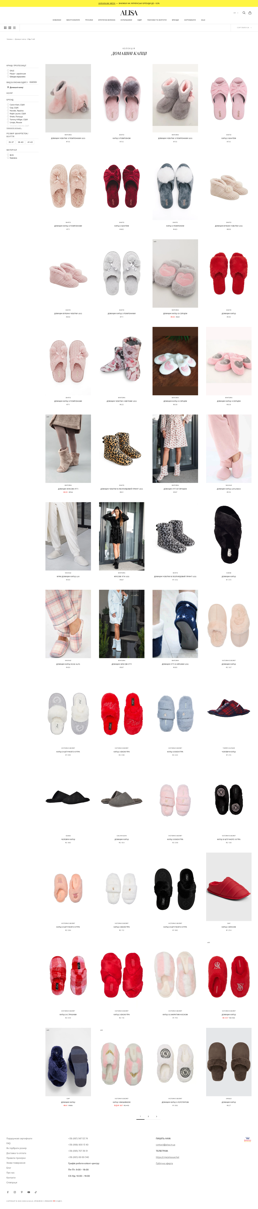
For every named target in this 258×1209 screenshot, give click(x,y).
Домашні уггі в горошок (175, 489)
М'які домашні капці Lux (68, 577)
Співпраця (11, 1182)
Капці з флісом (229, 927)
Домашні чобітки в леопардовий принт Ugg (122, 489)
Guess (228, 573)
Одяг (139, 20)
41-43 (30, 142)
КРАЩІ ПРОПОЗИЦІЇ (16, 66)
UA (235, 13)
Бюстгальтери (73, 20)
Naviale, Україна (16, 111)
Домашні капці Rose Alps (68, 664)
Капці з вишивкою (122, 1102)
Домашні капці (20, 39)
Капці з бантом (229, 138)
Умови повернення (15, 1163)
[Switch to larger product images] (5, 27)
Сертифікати (190, 20)
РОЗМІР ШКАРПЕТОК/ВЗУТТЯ (17, 135)
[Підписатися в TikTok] (35, 1192)
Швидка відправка (17, 77)
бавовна (13, 158)
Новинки (57, 20)
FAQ (8, 1143)
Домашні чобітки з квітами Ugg (122, 401)
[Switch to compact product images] (14, 27)
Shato (121, 135)
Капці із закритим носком (175, 1015)
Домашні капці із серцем (175, 314)
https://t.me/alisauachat (167, 1157)
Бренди (175, 20)
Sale (203, 20)
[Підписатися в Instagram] (14, 1192)
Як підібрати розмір (16, 1148)
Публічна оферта (164, 1163)
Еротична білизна (106, 20)
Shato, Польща (16, 116)
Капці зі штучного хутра (68, 752)
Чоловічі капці (229, 752)
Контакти (11, 1178)
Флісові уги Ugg (121, 577)
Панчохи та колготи (157, 20)
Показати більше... (14, 128)
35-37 (11, 142)
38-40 (20, 142)
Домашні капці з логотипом (175, 1102)
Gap (228, 923)
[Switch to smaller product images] (10, 27)
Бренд (10, 100)
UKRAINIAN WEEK (106, 3)
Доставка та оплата (16, 1153)
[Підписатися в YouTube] (28, 1192)
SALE (11, 71)
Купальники (126, 20)
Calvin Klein (122, 836)
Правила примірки (16, 1158)
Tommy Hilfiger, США (18, 120)
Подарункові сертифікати (19, 1138)
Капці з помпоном (122, 138)
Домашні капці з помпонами (68, 226)
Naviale (229, 485)
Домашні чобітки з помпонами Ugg (68, 138)
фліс (11, 155)
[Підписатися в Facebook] (7, 1192)
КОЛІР (10, 93)
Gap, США (13, 108)
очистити (33, 82)
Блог (8, 1168)
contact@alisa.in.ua (165, 1145)
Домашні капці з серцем (175, 401)
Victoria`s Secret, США (19, 125)
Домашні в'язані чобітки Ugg (229, 226)
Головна (9, 39)
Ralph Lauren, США (17, 114)
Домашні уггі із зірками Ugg (175, 664)
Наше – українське (17, 74)
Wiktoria (68, 135)
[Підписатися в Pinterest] (21, 1192)
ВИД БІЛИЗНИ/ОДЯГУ (17, 82)
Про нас (10, 1173)
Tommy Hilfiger (229, 748)
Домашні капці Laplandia (229, 489)
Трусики (89, 20)
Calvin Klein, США (17, 105)
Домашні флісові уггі (68, 489)
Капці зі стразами (68, 1015)
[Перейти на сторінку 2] (157, 1116)
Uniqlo (229, 1098)
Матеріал (12, 150)
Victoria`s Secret (229, 660)
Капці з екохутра (122, 752)
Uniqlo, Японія (15, 123)
